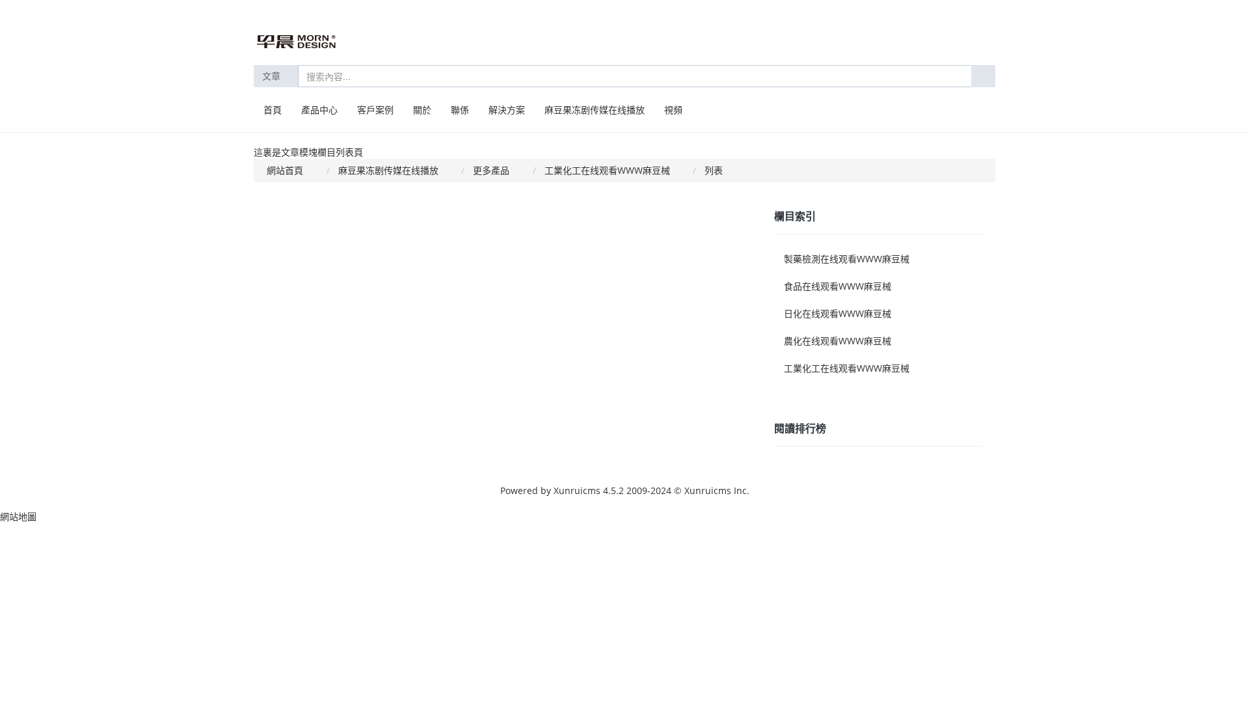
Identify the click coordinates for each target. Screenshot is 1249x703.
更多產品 (491, 170)
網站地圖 (18, 516)
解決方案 (507, 109)
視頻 (673, 109)
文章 (272, 76)
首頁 (272, 109)
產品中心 (319, 109)
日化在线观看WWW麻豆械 (837, 313)
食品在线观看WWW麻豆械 (837, 286)
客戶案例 (375, 109)
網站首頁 (285, 170)
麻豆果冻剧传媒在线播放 (594, 109)
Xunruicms (577, 490)
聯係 (460, 109)
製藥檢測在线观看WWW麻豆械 (846, 259)
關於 (422, 109)
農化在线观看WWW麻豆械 (837, 341)
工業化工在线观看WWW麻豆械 (607, 170)
